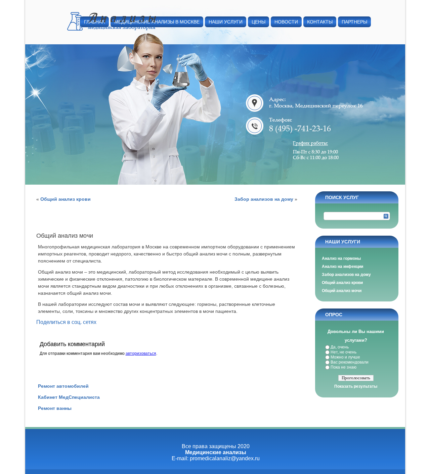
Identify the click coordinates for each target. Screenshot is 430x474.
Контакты (320, 22)
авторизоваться (141, 353)
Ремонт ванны (55, 408)
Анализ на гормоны (341, 258)
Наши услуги (226, 22)
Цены (258, 22)
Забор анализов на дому (263, 199)
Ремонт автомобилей (63, 386)
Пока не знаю (343, 367)
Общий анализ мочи (341, 290)
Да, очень (340, 347)
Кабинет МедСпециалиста (69, 397)
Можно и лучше (345, 357)
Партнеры (354, 22)
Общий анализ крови (65, 199)
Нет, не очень (343, 352)
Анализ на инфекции (342, 266)
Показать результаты (355, 386)
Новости (286, 22)
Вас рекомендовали (350, 362)
